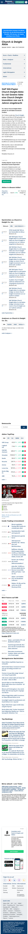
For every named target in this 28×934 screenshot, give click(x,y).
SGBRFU (23, 618)
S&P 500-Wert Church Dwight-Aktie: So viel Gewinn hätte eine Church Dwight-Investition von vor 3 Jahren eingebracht (17, 250)
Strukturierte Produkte (9, 914)
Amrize (4, 465)
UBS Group (5, 442)
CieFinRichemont (4, 451)
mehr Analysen (6, 333)
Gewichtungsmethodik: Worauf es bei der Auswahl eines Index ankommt (16, 646)
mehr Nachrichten (7, 313)
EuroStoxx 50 (11, 905)
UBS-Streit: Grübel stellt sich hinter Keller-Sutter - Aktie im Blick (13, 679)
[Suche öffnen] (26, 2)
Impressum (20, 886)
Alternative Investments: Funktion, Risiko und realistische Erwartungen (16, 653)
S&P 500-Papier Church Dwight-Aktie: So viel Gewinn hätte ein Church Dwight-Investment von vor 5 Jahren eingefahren (17, 240)
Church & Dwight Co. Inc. (5, 192)
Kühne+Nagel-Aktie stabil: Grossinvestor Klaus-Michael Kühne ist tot (13, 696)
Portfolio (5, 916)
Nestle (4, 458)
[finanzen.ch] (10, 1)
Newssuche (6, 423)
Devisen (10, 910)
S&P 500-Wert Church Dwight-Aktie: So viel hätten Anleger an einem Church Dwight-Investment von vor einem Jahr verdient (17, 261)
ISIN (13, 47)
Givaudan (5, 455)
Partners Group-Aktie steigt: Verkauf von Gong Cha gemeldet (12, 674)
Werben (14, 888)
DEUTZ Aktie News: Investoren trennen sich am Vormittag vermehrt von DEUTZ (13, 668)
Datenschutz (20, 888)
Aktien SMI (6, 903)
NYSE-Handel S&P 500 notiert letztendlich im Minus (16, 231)
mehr (3, 479)
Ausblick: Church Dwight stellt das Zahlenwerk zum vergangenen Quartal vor (16, 281)
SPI (12, 903)
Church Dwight (19, 115)
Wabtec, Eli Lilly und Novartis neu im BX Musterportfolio (19, 585)
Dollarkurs (17, 910)
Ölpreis (5, 918)
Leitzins (11, 918)
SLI (15, 903)
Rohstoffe (19, 914)
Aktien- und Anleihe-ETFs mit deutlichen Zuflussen (18, 578)
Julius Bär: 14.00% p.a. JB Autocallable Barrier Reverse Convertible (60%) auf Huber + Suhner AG (18, 569)
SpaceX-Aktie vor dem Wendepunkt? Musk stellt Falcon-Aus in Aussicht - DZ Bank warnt (13, 684)
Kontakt (5, 886)
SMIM (19, 903)
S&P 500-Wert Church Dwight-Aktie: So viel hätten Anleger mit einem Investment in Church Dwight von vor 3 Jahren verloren (17, 304)
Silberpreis (13, 912)
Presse (5, 890)
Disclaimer (20, 890)
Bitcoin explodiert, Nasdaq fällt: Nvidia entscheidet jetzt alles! (19, 526)
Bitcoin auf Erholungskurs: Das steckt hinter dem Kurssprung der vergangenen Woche (13, 690)
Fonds (19, 912)
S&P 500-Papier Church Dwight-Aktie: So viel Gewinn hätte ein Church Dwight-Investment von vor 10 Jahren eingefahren (17, 273)
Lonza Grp (5, 468)
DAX (4, 905)
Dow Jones (19, 905)
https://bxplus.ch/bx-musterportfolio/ (10, 512)
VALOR (4, 47)
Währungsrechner (14, 916)
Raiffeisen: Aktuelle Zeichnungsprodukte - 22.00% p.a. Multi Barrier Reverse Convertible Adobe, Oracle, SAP (19, 553)
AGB (18, 892)
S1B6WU (23, 621)
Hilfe (13, 886)
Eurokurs (5, 912)
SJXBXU (23, 604)
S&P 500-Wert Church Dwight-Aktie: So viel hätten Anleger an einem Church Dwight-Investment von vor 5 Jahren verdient (17, 292)
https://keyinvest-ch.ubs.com (10, 633)
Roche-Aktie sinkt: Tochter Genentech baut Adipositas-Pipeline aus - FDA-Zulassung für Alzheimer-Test (13, 711)
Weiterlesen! (6, 181)
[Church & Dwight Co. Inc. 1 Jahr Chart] (22, 192)
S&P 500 (5, 909)
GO (24, 427)
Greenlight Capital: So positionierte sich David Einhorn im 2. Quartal (13, 701)
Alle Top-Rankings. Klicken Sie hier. (12, 759)
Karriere (5, 888)
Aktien (5, 910)
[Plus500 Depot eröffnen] (9, 3)
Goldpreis (16, 909)
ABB (3, 476)
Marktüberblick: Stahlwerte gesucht (18, 532)
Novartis (4, 461)
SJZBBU (23, 607)
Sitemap (5, 892)
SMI (11, 909)
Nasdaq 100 (6, 907)
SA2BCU (23, 625)
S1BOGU (23, 610)
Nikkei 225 (14, 907)
